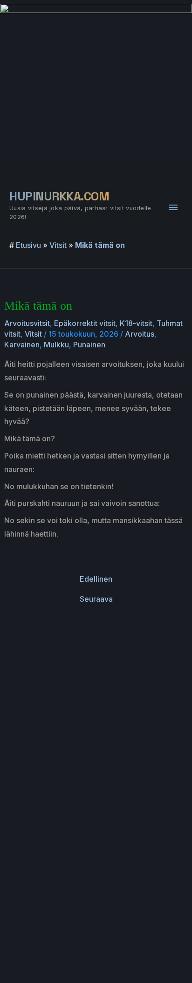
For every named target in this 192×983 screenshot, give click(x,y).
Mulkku (56, 344)
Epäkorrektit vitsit (85, 323)
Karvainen (22, 344)
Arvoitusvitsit (27, 323)
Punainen (89, 344)
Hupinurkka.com (59, 196)
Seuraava (96, 599)
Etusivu (28, 245)
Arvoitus (139, 334)
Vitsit (58, 245)
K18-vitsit (136, 323)
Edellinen (96, 579)
